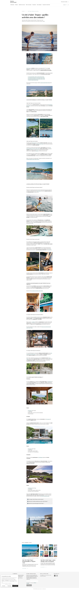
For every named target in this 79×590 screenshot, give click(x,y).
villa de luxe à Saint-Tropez (45, 496)
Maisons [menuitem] (16, 4)
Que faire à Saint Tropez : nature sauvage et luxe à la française (48, 560)
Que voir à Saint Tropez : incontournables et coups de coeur (28, 561)
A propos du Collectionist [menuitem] (46, 4)
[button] (1, 589)
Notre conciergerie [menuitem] (28, 4)
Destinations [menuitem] (12, 4)
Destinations (33, 11)
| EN (65, 4)
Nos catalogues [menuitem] (39, 4)
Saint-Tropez (28, 68)
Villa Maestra (40, 457)
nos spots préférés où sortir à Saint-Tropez (32, 159)
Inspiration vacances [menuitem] (22, 4)
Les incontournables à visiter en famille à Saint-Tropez (36, 76)
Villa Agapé (48, 419)
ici (42, 575)
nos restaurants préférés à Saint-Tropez (37, 290)
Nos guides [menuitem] (34, 4)
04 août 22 (42, 558)
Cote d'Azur (37, 11)
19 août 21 (23, 558)
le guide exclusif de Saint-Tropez (45, 82)
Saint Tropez (29, 11)
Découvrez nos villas (64, 1)
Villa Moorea (49, 381)
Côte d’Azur (50, 249)
